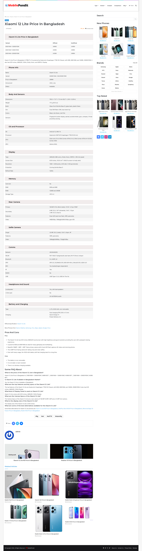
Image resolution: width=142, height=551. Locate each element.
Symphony (131, 84)
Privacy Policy (128, 548)
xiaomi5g (59, 416)
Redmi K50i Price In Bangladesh (30, 410)
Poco (48, 328)
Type (96, 5)
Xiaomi (11, 16)
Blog (124, 5)
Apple (40, 328)
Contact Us (121, 548)
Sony (117, 70)
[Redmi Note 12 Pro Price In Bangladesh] (49, 518)
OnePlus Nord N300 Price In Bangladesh (70, 408)
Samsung (28, 328)
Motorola (130, 70)
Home (7, 16)
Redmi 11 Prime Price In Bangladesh (15, 521)
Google (45, 328)
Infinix (117, 81)
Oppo (36, 328)
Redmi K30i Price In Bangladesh (75, 522)
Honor (103, 88)
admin (18, 432)
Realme (23, 328)
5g (37, 416)
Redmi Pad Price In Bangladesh (14, 500)
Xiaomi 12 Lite (21, 324)
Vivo (33, 328)
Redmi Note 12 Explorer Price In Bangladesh (78, 500)
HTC (103, 70)
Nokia (130, 66)
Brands (102, 5)
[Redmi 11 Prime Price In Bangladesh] (19, 512)
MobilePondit (31, 548)
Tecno (103, 81)
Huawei (103, 74)
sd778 (50, 416)
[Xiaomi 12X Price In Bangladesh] (49, 484)
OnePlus (131, 81)
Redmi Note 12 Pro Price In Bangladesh (47, 534)
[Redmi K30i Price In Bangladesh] (79, 512)
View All (135, 62)
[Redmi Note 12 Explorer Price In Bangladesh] (79, 484)
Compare (109, 5)
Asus (117, 77)
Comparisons (117, 5)
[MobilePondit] (17, 5)
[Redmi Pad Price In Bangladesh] (19, 484)
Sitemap (135, 548)
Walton (117, 88)
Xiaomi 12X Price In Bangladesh (44, 500)
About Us (114, 548)
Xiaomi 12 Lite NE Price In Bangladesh (47, 408)
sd (43, 416)
